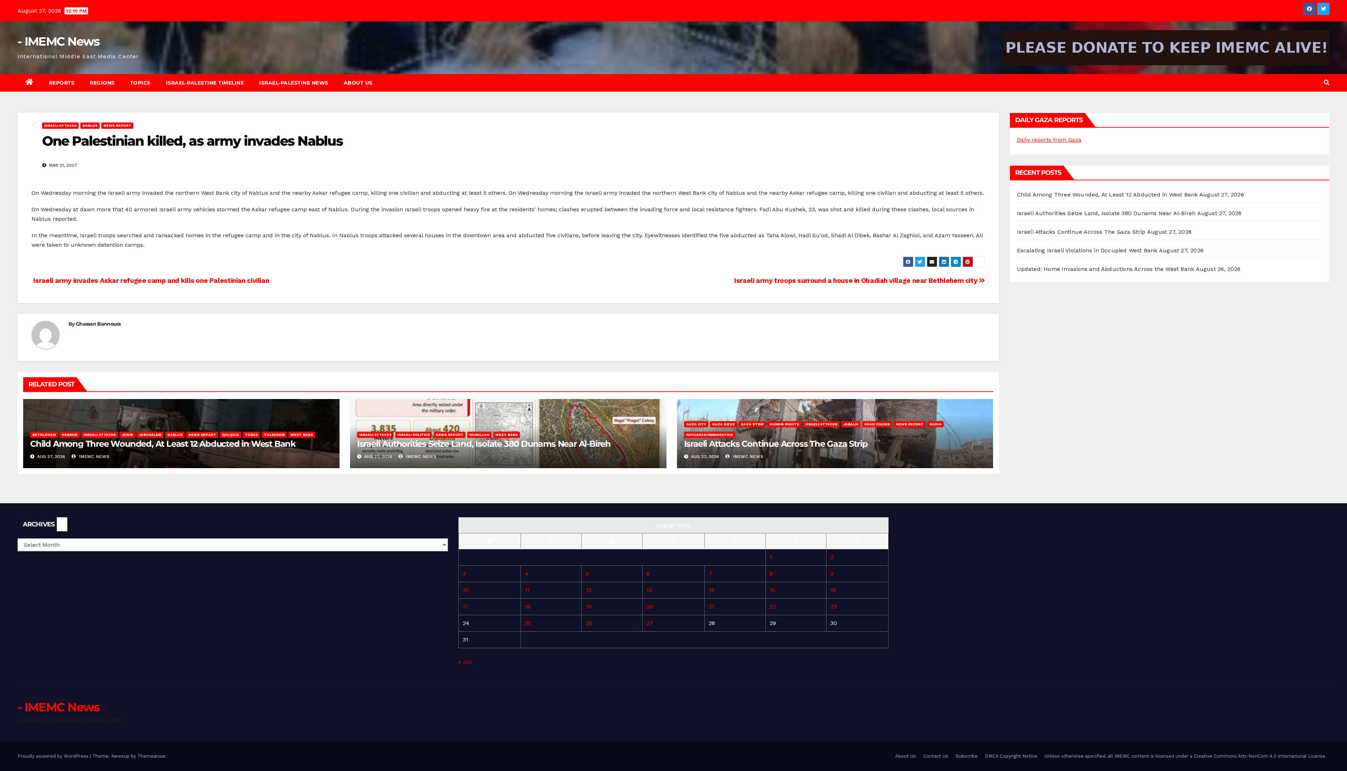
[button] (1326, 82)
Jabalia (850, 424)
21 (711, 606)
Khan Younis (877, 424)
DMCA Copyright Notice (1011, 756)
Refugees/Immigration (709, 435)
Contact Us (935, 756)
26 (589, 623)
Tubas (251, 435)
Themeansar (151, 756)
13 (649, 590)
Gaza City (696, 424)
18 (527, 606)
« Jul (464, 661)
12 (588, 590)
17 (466, 606)
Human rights (784, 424)
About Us (358, 83)
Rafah (935, 424)
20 (649, 606)
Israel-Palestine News (293, 83)
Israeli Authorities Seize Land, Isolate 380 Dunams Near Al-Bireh (484, 444)
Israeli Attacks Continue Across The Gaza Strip (776, 444)
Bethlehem (44, 435)
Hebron (70, 435)
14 (712, 590)
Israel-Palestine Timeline (205, 83)
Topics (140, 83)
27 (649, 623)
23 (833, 606)
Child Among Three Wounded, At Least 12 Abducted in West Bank (163, 444)
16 (833, 590)
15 (772, 590)
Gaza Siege (723, 424)
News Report (117, 125)
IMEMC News (94, 456)
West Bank (301, 435)
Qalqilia (230, 435)
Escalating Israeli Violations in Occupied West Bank (1087, 250)
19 (588, 606)
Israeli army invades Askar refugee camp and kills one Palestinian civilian (150, 281)
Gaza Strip (752, 424)
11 (527, 590)
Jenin (127, 435)
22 (773, 606)
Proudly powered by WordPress (54, 756)
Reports (62, 83)
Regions (102, 83)
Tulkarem (274, 435)
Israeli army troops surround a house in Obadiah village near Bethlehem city (856, 281)
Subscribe (967, 756)
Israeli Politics (413, 435)
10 (466, 590)
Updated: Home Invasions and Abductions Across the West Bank (1105, 269)
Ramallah (479, 435)
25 (528, 623)
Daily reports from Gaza (1049, 140)
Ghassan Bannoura (98, 324)
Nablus (90, 125)
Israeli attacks (60, 125)
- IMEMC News (59, 41)
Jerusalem (150, 435)
